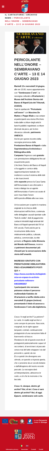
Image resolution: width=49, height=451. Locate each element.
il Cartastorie (14, 15)
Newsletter (24, 449)
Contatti (33, 449)
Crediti (41, 449)
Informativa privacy (12, 449)
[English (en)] (27, 446)
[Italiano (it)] (22, 446)
